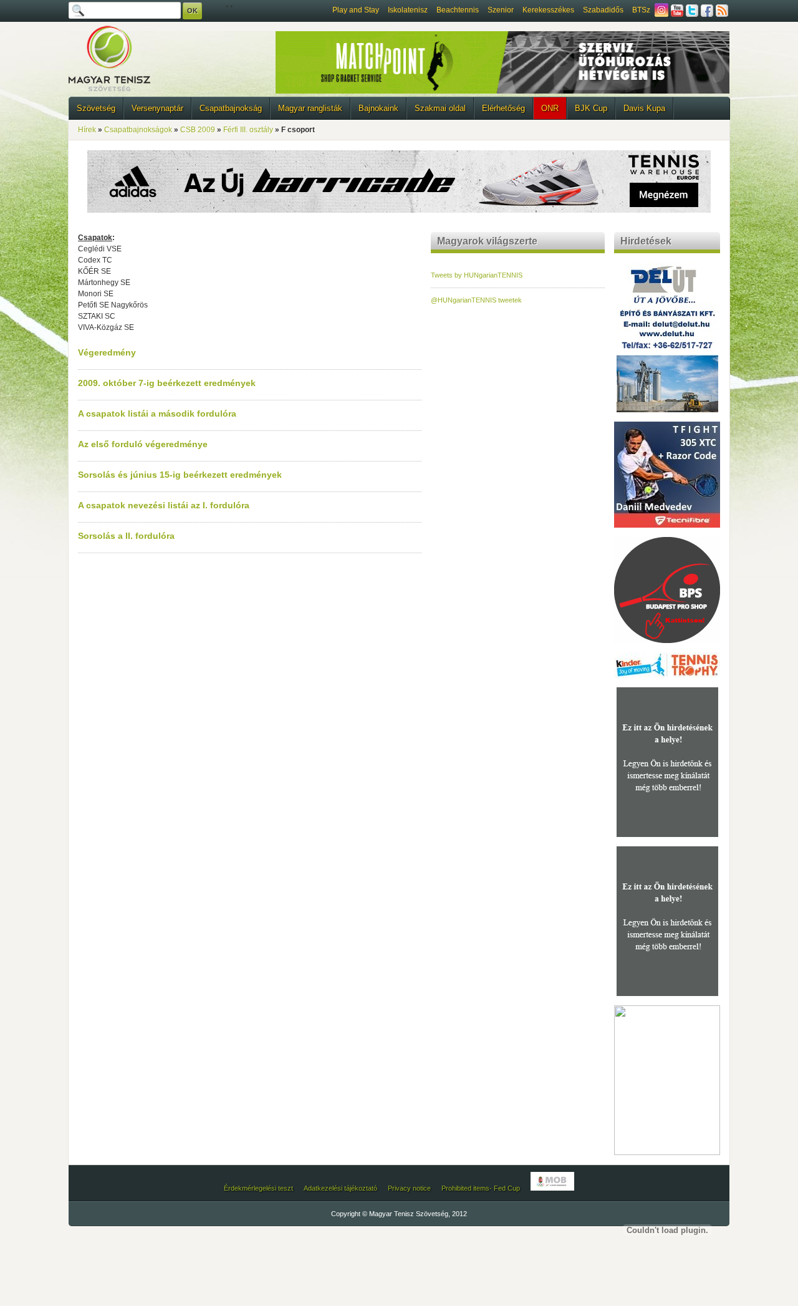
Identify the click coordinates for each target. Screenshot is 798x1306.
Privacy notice (409, 1188)
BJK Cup (591, 108)
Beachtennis (457, 10)
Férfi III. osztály (248, 129)
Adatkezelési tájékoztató (340, 1188)
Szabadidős (603, 10)
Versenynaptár (157, 108)
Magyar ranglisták (310, 108)
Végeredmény (107, 352)
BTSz (641, 10)
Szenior (501, 10)
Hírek (87, 129)
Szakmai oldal (440, 108)
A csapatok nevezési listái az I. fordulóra (163, 505)
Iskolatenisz (408, 10)
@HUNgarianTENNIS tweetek (476, 300)
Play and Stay (355, 10)
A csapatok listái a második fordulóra (157, 413)
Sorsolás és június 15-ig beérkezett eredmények (180, 475)
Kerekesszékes (548, 10)
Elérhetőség (503, 108)
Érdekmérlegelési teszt (258, 1188)
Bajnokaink (378, 108)
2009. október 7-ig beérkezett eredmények (167, 383)
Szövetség (96, 108)
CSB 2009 (197, 129)
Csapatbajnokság (231, 108)
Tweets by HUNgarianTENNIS (476, 275)
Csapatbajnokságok (138, 129)
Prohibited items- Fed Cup (480, 1188)
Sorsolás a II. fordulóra (126, 536)
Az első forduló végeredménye (143, 444)
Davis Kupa (644, 108)
